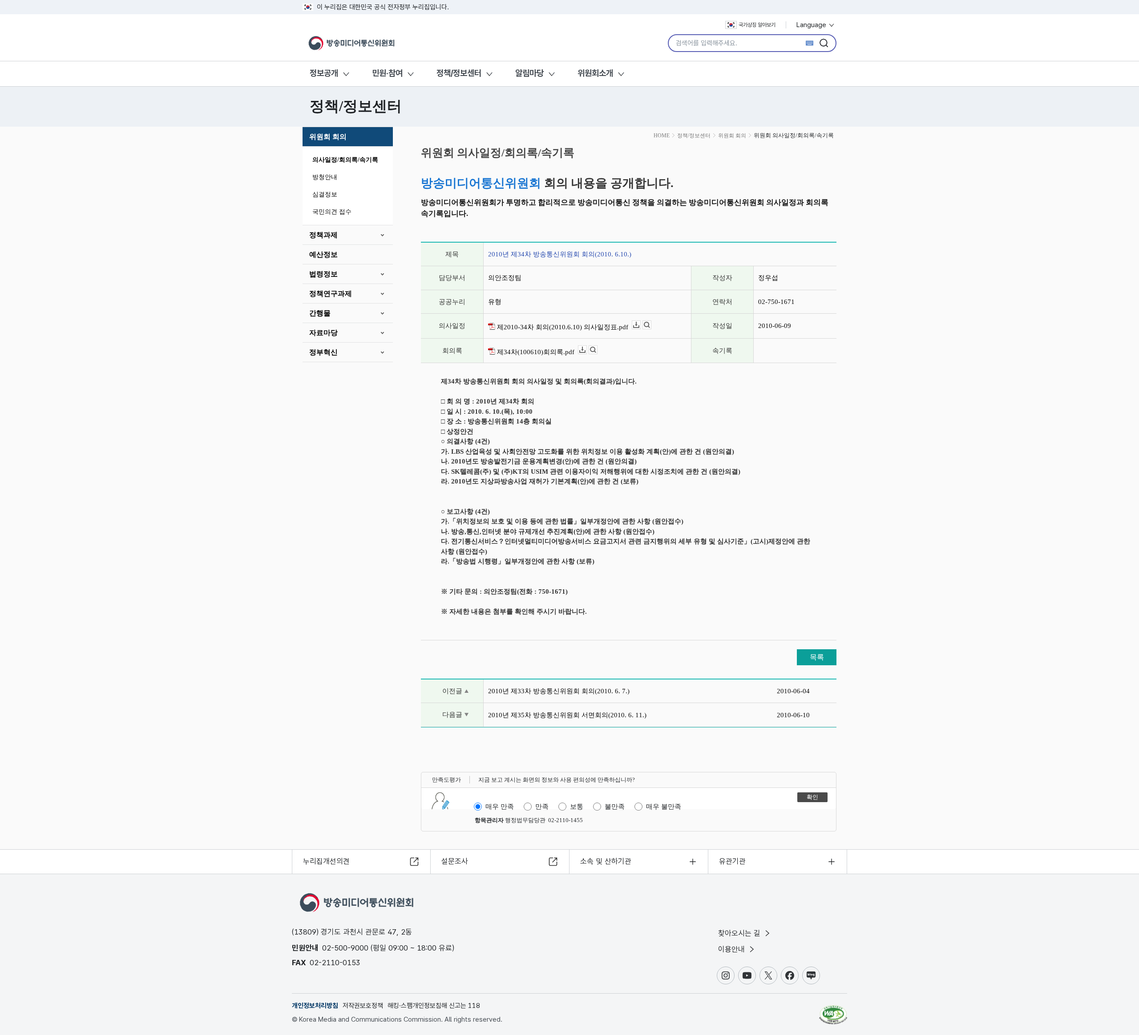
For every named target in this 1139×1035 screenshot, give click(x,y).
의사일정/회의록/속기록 (345, 159)
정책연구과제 (330, 293)
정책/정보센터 (458, 73)
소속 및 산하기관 (605, 861)
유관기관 (732, 861)
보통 (576, 806)
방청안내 (324, 177)
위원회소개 (595, 73)
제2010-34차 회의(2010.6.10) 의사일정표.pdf (561, 327)
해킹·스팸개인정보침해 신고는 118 (434, 1006)
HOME (662, 135)
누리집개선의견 (326, 861)
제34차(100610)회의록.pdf (534, 352)
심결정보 (324, 194)
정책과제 (323, 235)
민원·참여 (387, 73)
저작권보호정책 (363, 1006)
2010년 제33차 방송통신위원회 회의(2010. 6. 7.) (559, 691)
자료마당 (323, 332)
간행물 (320, 313)
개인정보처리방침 (315, 1006)
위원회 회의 (328, 136)
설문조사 (454, 861)
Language (812, 25)
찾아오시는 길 (740, 933)
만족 (542, 806)
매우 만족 (499, 806)
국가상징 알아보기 (757, 25)
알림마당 (529, 73)
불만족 (615, 806)
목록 (817, 657)
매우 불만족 (663, 806)
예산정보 (323, 254)
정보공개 (324, 73)
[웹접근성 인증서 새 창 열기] (833, 1010)
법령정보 (323, 274)
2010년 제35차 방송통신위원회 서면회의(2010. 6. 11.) (567, 715)
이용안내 (732, 949)
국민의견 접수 (331, 211)
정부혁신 (323, 352)
